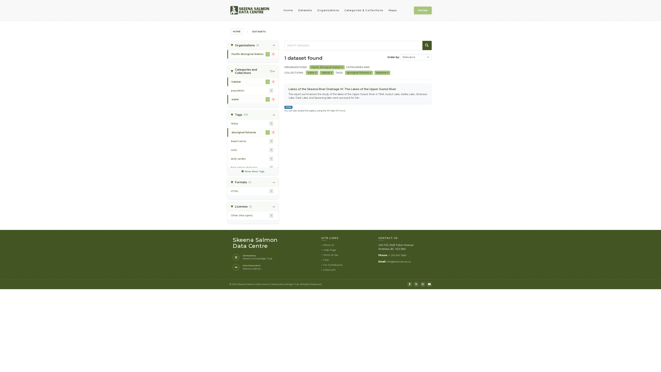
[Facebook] (409, 284)
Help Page (329, 250)
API (328, 110)
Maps (393, 10)
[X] (416, 284)
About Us (328, 245)
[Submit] (427, 45)
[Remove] (342, 67)
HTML (288, 107)
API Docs (340, 110)
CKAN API (329, 269)
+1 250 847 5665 (397, 255)
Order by (393, 57)
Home (288, 10)
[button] (253, 45)
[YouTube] (429, 284)
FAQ (326, 260)
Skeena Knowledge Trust (257, 258)
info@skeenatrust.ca (399, 261)
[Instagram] (422, 284)
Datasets (305, 10)
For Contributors (333, 265)
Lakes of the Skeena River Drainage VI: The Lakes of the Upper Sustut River (342, 89)
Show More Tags (254, 171)
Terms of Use (330, 255)
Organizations (328, 10)
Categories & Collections (363, 10)
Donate (423, 10)
